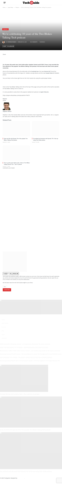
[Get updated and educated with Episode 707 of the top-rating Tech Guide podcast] (45, 128)
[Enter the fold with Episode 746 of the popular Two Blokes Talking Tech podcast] (16, 128)
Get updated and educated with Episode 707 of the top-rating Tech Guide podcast (45, 139)
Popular (5, 99)
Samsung (4, 338)
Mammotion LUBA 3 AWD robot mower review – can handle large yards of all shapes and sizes (30, 351)
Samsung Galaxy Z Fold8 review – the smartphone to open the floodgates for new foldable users (30, 354)
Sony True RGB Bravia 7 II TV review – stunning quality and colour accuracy (24, 347)
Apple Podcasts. (44, 92)
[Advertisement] (22, 83)
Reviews (4, 327)
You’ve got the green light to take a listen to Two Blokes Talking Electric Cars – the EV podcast (17, 163)
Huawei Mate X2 (50, 73)
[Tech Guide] (31, 2)
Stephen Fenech (12, 42)
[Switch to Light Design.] (55, 2)
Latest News (5, 323)
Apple (3, 334)
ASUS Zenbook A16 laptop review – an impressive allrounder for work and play (25, 344)
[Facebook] (3, 56)
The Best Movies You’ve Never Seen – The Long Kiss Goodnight (20, 394)
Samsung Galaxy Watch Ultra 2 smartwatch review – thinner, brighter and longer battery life (30, 361)
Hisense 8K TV (48, 71)
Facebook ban (35, 71)
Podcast (5, 29)
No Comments (33, 42)
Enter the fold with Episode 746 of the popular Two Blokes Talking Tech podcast (16, 139)
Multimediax (21, 478)
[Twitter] (3, 58)
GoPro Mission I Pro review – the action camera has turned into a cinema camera (26, 357)
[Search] (57, 2)
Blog (3, 331)
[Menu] (5, 2)
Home (3, 319)
